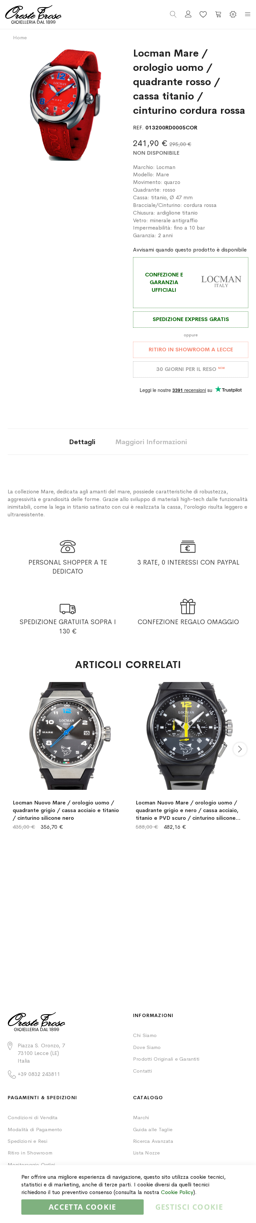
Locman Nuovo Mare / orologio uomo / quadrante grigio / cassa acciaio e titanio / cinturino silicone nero (66, 810)
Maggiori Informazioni (151, 442)
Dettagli (82, 442)
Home (20, 37)
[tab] (82, 441)
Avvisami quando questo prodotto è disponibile (190, 249)
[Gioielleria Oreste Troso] (66, 14)
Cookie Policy (177, 1192)
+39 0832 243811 (39, 1074)
